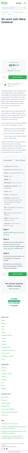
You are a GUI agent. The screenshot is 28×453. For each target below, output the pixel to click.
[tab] (7, 160)
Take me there (14, 289)
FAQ (2, 329)
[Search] (25, 8)
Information (7, 160)
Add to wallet (17, 77)
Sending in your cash (7, 356)
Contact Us (4, 415)
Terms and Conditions (8, 409)
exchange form (10, 248)
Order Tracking (5, 403)
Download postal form (8, 350)
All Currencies (5, 12)
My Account (4, 397)
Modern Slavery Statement (9, 412)
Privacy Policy (5, 406)
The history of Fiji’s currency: (9, 423)
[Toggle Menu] (25, 3)
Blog (2, 326)
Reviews (3, 338)
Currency (4, 344)
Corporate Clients (6, 335)
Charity (3, 332)
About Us (4, 323)
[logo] (6, 3)
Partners (3, 376)
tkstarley (14, 446)
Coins (2, 14)
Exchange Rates (6, 347)
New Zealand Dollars (17, 12)
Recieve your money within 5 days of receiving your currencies (15, 85)
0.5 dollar (10, 14)
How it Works (20, 160)
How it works (5, 353)
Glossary (3, 388)
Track (3, 359)
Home (3, 320)
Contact (3, 341)
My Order (4, 400)
